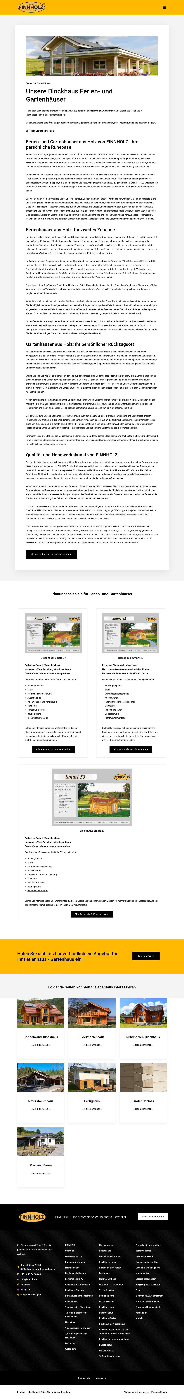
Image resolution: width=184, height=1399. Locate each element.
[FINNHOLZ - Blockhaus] (32, 1217)
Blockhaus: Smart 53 (92, 830)
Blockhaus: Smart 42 (130, 657)
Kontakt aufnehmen (153, 1216)
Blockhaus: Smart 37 (53, 657)
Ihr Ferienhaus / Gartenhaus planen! (51, 554)
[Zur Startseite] (31, 7)
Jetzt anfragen (146, 956)
